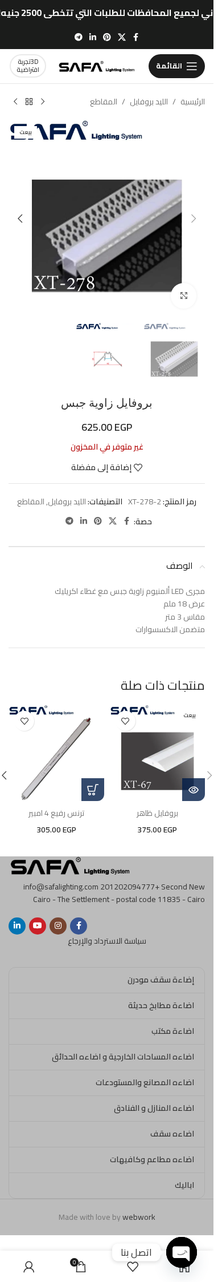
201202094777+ (129, 886)
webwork (138, 1217)
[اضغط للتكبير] (183, 296)
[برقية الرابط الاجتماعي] (78, 37)
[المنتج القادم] (15, 102)
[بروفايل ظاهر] (157, 753)
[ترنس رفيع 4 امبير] (56, 753)
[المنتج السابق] (43, 102)
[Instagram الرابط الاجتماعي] (58, 926)
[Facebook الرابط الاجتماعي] (136, 37)
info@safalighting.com (60, 886)
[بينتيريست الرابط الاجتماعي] (107, 37)
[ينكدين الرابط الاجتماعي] (93, 37)
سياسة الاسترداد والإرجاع (107, 940)
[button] (193, 218)
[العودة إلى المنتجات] (29, 102)
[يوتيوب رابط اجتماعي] (37, 926)
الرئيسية (192, 101)
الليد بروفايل (149, 101)
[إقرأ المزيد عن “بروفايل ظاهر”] (193, 789)
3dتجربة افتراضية (28, 65)
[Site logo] (97, 65)
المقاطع (103, 101)
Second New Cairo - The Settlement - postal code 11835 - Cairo (119, 893)
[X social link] (121, 37)
